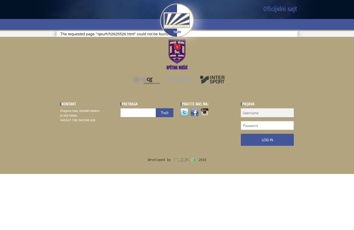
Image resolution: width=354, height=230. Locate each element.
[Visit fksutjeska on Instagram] (205, 112)
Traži (164, 112)
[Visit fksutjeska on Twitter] (184, 112)
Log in (267, 139)
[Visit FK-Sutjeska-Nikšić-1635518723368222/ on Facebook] (194, 112)
